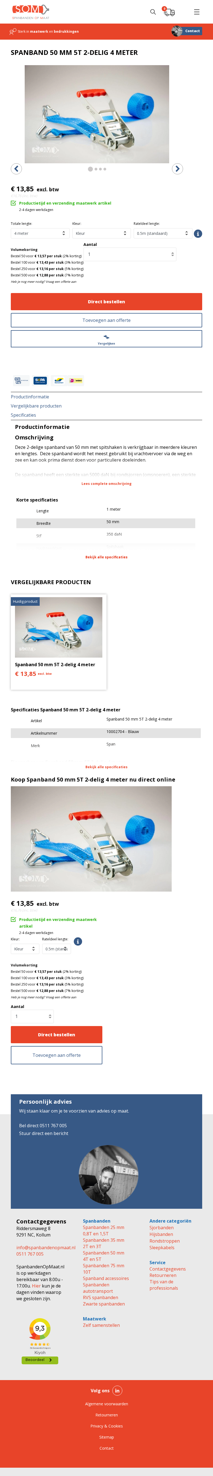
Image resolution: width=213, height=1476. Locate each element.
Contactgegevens (167, 1269)
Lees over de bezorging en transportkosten (198, 234)
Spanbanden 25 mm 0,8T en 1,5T (103, 1230)
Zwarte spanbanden (104, 1304)
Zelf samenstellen (101, 1325)
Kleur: (76, 223)
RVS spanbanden (100, 1297)
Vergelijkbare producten (36, 406)
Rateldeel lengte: (147, 223)
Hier (36, 1286)
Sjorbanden (161, 1228)
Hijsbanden (161, 1234)
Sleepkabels (161, 1248)
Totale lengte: (21, 223)
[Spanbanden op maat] (31, 12)
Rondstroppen (164, 1241)
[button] (196, 11)
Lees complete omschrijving (106, 483)
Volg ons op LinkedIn (117, 1391)
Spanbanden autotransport (98, 1288)
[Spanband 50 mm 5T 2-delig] (97, 114)
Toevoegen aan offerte (106, 320)
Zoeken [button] (153, 11)
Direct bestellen (106, 302)
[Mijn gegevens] (183, 11)
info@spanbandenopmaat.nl (45, 1248)
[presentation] (16, 168)
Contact (192, 31)
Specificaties (23, 415)
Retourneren (162, 1275)
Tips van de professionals (163, 1285)
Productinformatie (30, 397)
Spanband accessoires (106, 1278)
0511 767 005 (30, 1254)
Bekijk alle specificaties (106, 557)
